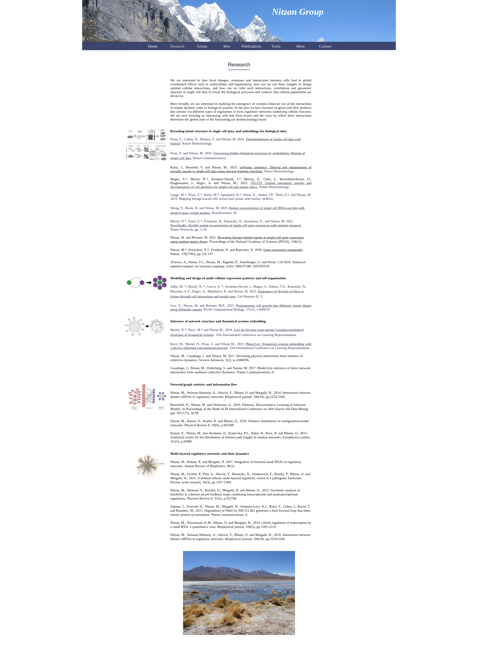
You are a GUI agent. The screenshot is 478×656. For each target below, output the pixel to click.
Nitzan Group (298, 12)
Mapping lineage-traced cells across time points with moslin (219, 199)
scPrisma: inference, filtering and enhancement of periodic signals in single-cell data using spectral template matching (240, 169)
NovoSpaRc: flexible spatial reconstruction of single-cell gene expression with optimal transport (235, 225)
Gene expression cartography (283, 250)
